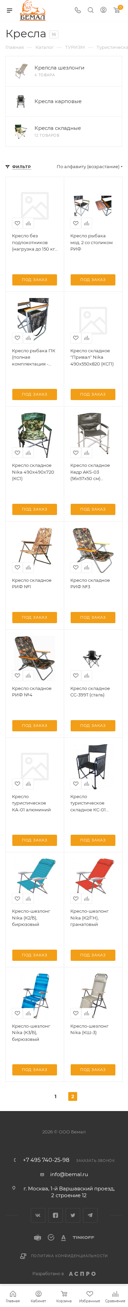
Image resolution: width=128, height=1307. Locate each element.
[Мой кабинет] (103, 10)
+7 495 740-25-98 (46, 1160)
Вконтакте (38, 1215)
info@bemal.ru (69, 1174)
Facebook (55, 1215)
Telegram (90, 1215)
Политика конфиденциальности (69, 1256)
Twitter (73, 1215)
